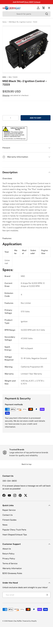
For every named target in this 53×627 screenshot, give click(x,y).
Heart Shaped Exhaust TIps (14, 534)
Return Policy (8, 553)
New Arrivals (10, 34)
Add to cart (35, 118)
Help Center (10, 52)
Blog (6, 43)
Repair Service (9, 510)
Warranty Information (12, 568)
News (4, 525)
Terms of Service (9, 563)
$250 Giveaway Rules (12, 573)
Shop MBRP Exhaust (32, 2)
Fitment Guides (9, 520)
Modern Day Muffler (15, 621)
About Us (6, 548)
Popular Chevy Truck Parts (14, 529)
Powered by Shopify (30, 621)
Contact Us (7, 515)
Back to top (26, 464)
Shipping (5, 95)
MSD (4, 77)
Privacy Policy (8, 558)
